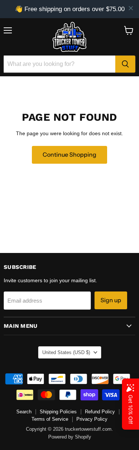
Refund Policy (100, 411)
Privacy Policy (91, 419)
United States (66, 352)
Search (24, 411)
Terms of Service (50, 419)
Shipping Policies (58, 411)
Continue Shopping (69, 154)
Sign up (110, 300)
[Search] (125, 64)
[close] (131, 8)
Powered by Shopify (69, 437)
